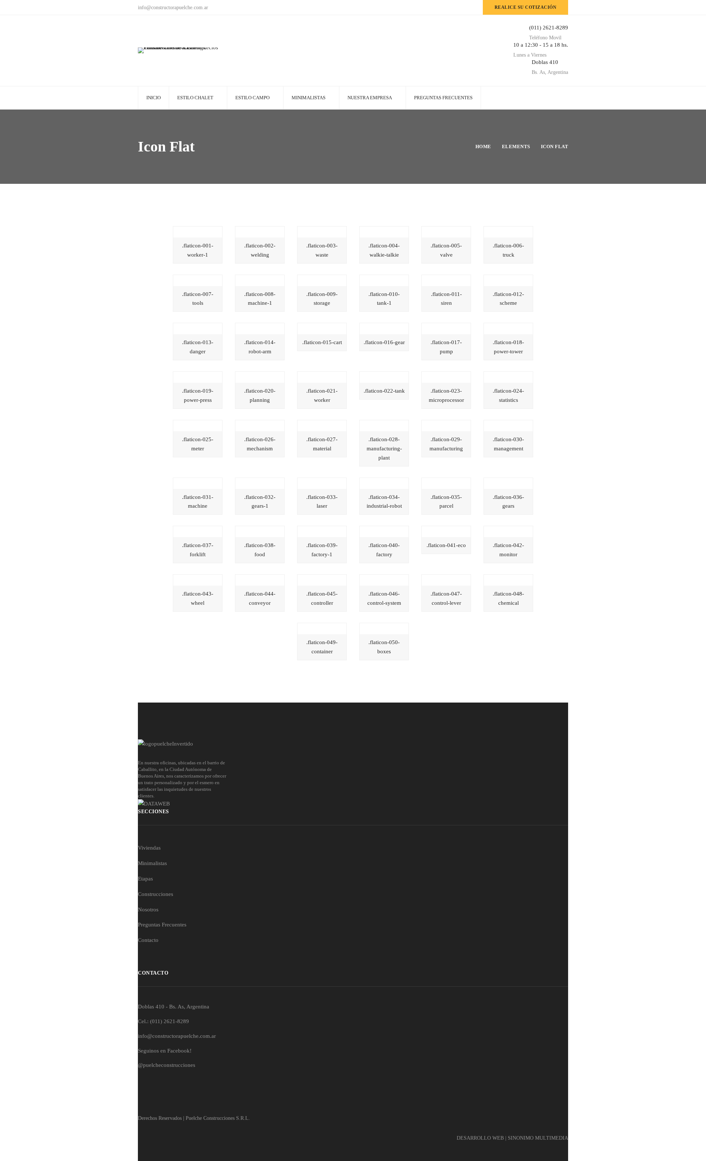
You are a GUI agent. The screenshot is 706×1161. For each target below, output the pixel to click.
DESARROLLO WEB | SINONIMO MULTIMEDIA (512, 1138)
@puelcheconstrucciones (166, 1065)
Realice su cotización (526, 7)
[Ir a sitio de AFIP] (353, 803)
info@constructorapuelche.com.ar (177, 1036)
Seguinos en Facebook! (165, 1051)
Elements (516, 146)
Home (483, 146)
